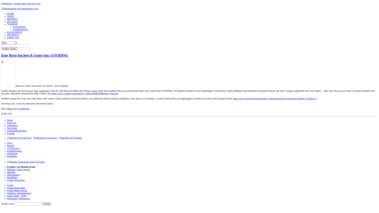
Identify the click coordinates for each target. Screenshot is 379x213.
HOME (10, 13)
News (10, 143)
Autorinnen (12, 125)
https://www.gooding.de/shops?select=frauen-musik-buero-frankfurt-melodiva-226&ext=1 (275, 98)
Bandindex (12, 156)
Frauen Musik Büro (16, 188)
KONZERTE (19, 27)
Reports (10, 145)
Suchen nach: (7, 203)
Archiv (10, 185)
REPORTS (12, 19)
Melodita (11, 172)
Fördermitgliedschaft (16, 131)
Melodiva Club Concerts (18, 169)
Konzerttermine (14, 151)
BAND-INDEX (14, 32)
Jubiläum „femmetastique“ (19, 193)
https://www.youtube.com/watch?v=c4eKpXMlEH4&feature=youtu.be (85, 93)
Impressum (12, 198)
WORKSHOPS (20, 29)
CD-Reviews (13, 148)
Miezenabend (13, 175)
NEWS (10, 16)
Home (10, 120)
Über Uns (11, 123)
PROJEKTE (13, 35)
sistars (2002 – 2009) (17, 196)
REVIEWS (12, 21)
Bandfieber (12, 177)
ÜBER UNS (13, 37)
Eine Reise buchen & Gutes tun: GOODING (34, 55)
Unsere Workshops (16, 180)
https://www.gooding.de (18, 108)
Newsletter (12, 128)
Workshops (12, 153)
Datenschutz (24, 198)
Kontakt (11, 133)
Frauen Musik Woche (17, 190)
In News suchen (9, 49)
